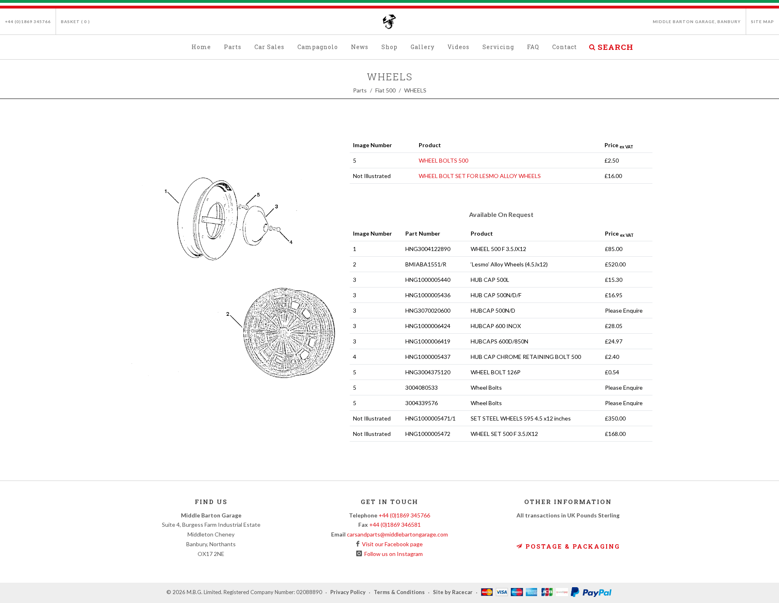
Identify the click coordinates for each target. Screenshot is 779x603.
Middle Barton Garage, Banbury (697, 21)
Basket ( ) (75, 21)
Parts (360, 90)
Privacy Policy (348, 592)
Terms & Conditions (399, 592)
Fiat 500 (385, 90)
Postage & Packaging (571, 546)
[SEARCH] (592, 46)
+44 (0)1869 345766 (28, 21)
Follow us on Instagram (392, 553)
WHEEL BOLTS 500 (443, 160)
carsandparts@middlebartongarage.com (397, 534)
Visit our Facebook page (391, 544)
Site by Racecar (453, 592)
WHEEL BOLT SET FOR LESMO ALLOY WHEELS (480, 175)
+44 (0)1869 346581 (395, 524)
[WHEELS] (233, 263)
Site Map (762, 21)
